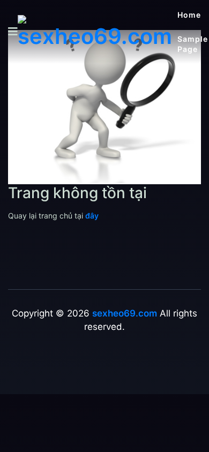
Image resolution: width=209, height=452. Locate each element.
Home (189, 14)
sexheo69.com (124, 313)
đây (92, 215)
